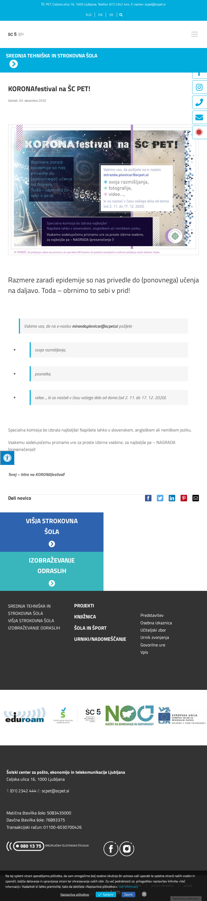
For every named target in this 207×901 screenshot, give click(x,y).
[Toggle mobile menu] (195, 34)
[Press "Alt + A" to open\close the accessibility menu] (7, 458)
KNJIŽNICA (85, 616)
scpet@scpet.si (155, 4)
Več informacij (128, 886)
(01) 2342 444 (119, 4)
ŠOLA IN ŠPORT (90, 628)
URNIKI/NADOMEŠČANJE (100, 639)
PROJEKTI (84, 605)
